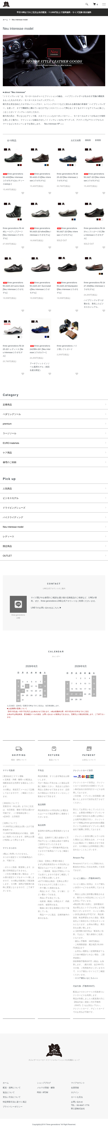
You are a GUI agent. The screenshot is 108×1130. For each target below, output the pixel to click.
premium (7, 423)
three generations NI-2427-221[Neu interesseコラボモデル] (94, 177)
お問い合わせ (77, 1101)
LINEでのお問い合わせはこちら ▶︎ (46, 607)
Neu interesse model (20, 19)
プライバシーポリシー (12, 1106)
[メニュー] (104, 4)
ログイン (75, 1092)
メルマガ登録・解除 (46, 1087)
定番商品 (7, 404)
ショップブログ (44, 1082)
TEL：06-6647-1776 (80, 1105)
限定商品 (7, 546)
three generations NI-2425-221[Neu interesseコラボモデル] (67, 177)
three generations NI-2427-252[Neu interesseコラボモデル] (94, 286)
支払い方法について (12, 1096)
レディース (8, 536)
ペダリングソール (12, 414)
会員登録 (75, 1087)
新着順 (98, 140)
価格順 (88, 140)
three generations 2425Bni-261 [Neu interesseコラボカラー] (40, 349)
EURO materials (11, 443)
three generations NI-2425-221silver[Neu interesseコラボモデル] (40, 231)
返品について (9, 1092)
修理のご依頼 (9, 462)
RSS (39, 1092)
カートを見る (77, 1096)
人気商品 (7, 488)
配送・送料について (12, 1087)
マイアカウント (78, 1082)
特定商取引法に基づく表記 (14, 1101)
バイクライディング (13, 517)
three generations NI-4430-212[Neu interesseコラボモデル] (40, 177)
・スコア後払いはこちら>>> (85, 977)
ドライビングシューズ (14, 507)
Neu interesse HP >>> (54, 123)
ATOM (45, 1092)
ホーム (5, 19)
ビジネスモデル (11, 498)
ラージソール (9, 433)
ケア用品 (7, 452)
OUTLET (7, 555)
